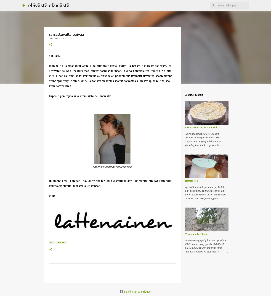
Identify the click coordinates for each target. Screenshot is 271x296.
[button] (51, 45)
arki (52, 242)
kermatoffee (191, 181)
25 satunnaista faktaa (196, 234)
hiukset (61, 242)
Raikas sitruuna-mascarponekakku (202, 127)
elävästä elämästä (48, 5)
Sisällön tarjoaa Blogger (137, 291)
